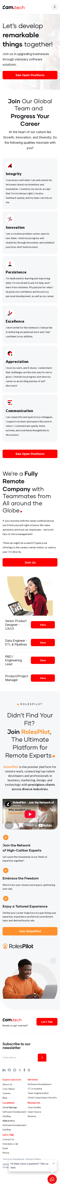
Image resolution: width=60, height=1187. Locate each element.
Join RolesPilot (30, 931)
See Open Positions (30, 75)
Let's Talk (47, 1021)
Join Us (30, 562)
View (43, 624)
